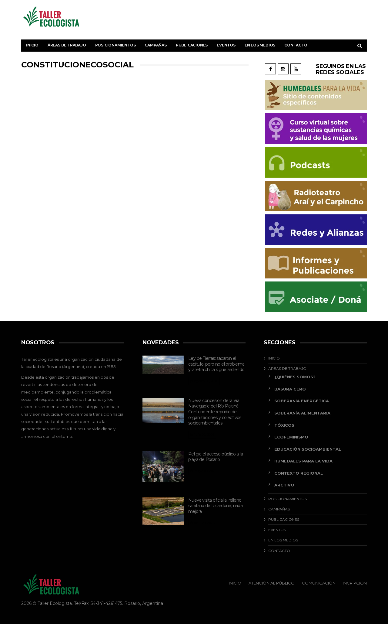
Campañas (155, 45)
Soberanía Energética (301, 400)
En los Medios (260, 45)
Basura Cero (290, 389)
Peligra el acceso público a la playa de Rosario (215, 456)
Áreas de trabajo (67, 45)
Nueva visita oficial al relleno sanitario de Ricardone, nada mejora (215, 505)
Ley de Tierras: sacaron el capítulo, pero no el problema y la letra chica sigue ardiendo (216, 364)
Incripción (355, 583)
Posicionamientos (115, 45)
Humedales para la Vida (303, 461)
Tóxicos (284, 425)
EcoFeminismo (291, 437)
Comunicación (319, 583)
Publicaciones (192, 45)
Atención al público (272, 583)
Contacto (295, 45)
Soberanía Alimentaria (302, 413)
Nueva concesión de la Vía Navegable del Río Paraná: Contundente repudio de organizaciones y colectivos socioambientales (214, 412)
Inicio (32, 45)
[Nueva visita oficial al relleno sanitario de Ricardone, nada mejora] (163, 511)
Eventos (226, 45)
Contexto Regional (298, 473)
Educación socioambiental (307, 449)
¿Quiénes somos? (295, 376)
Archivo (284, 484)
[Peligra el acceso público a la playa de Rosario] (163, 466)
